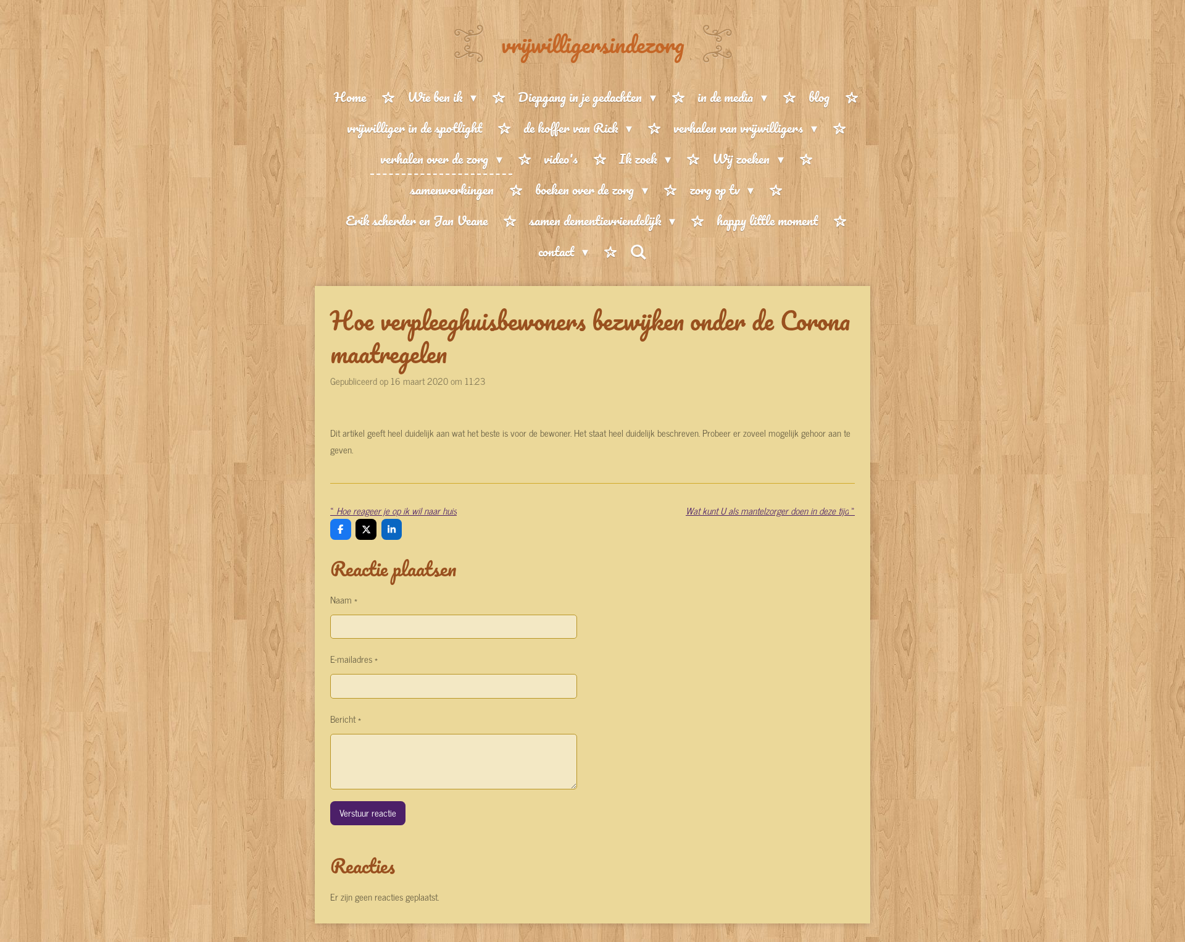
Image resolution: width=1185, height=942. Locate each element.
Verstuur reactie (367, 812)
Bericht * (345, 718)
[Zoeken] (638, 252)
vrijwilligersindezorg (592, 44)
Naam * (343, 599)
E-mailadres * (354, 659)
